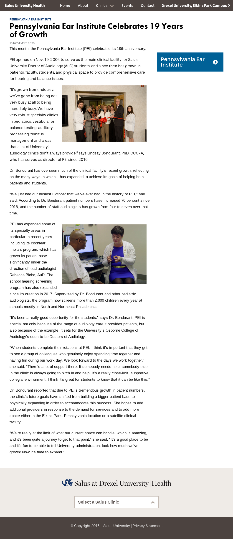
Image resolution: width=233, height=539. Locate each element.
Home (65, 5)
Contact (147, 5)
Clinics (101, 5)
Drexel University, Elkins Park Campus (194, 5)
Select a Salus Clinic (98, 502)
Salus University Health (25, 5)
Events (127, 5)
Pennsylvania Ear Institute (183, 62)
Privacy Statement (148, 526)
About (83, 5)
